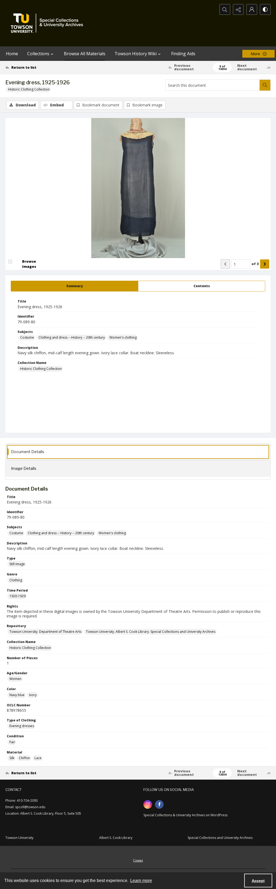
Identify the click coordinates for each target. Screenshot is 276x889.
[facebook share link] (159, 804)
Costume (27, 337)
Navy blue (17, 695)
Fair (12, 742)
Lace (38, 758)
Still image (17, 564)
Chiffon (24, 758)
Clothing (15, 580)
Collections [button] (38, 54)
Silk (11, 758)
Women (15, 678)
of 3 (255, 263)
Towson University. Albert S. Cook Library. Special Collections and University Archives (150, 631)
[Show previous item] (225, 264)
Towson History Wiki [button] (136, 54)
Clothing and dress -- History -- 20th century (72, 337)
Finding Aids (183, 54)
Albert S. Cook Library (115, 837)
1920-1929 (17, 596)
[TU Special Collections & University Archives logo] (48, 23)
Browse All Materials (84, 54)
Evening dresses (21, 726)
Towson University (19, 837)
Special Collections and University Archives (220, 837)
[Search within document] (265, 85)
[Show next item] (264, 264)
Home (12, 54)
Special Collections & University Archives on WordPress (185, 815)
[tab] (74, 286)
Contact (138, 860)
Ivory (33, 695)
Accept (258, 880)
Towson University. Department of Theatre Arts (45, 631)
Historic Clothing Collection (29, 89)
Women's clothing (123, 337)
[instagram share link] (147, 804)
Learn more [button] (141, 880)
